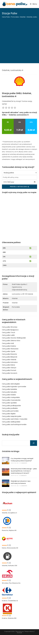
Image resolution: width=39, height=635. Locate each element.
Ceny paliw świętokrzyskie (11, 416)
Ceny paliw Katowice (10, 362)
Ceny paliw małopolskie (11, 397)
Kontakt (19, 633)
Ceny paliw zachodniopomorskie (14, 424)
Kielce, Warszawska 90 (10, 548)
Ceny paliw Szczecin (9, 373)
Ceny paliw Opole (8, 351)
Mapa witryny (29, 631)
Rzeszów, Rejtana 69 (9, 530)
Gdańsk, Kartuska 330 (9, 566)
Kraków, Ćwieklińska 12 (10, 601)
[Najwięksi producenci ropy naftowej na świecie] (5, 483)
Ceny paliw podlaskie (10, 408)
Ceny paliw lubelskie (9, 389)
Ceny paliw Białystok (9, 357)
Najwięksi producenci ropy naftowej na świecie (21, 482)
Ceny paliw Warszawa (10, 349)
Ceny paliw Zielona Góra (11, 340)
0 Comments (23, 463)
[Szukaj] (33, 443)
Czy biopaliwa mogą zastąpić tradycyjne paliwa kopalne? (22, 459)
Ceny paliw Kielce (8, 365)
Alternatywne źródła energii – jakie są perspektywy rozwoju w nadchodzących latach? (24, 471)
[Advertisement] (19, 39)
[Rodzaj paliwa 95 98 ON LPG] (19, 173)
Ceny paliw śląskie (8, 414)
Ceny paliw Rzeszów (9, 354)
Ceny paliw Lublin (8, 335)
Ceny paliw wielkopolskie (11, 422)
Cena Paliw (6, 17)
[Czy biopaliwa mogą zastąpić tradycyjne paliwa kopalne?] (5, 460)
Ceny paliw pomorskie (10, 411)
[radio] (3, 108)
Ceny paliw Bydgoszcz (10, 330)
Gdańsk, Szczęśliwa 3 (9, 513)
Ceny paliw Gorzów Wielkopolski (14, 338)
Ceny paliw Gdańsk (9, 359)
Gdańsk (22, 17)
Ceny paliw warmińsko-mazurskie (14, 419)
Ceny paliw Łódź (8, 343)
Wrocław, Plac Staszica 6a (11, 583)
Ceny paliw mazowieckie (11, 400)
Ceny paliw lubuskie (9, 392)
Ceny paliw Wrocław (9, 327)
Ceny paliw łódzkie (9, 395)
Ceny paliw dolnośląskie (11, 384)
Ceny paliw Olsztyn (9, 368)
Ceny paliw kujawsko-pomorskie (14, 386)
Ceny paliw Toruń (8, 332)
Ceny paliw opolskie (9, 403)
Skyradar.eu (20, 631)
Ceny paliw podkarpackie (11, 405)
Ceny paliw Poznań (9, 370)
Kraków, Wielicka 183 (9, 618)
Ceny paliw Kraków (9, 346)
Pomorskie (15, 17)
